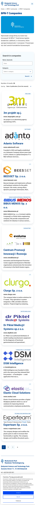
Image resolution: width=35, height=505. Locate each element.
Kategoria (5, 68)
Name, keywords (7, 60)
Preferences (18, 500)
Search (27, 76)
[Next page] (17, 447)
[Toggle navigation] (32, 4)
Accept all (18, 492)
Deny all (18, 496)
